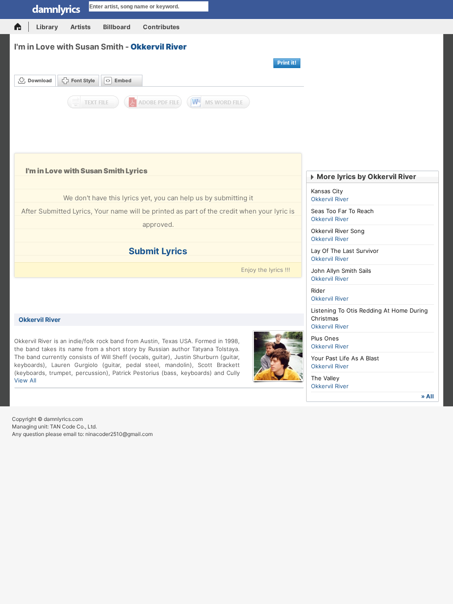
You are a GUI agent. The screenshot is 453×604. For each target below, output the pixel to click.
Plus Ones (325, 338)
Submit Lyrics (158, 251)
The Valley (325, 378)
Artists (80, 27)
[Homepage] (21, 27)
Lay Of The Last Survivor (345, 250)
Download (40, 80)
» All (427, 396)
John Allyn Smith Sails (341, 270)
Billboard (117, 27)
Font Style (83, 80)
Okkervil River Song (338, 230)
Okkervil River (159, 46)
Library (47, 27)
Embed (123, 80)
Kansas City (327, 191)
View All (25, 380)
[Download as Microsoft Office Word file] (218, 102)
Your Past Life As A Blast (345, 358)
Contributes (161, 27)
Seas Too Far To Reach (342, 210)
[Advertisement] (159, 133)
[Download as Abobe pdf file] (152, 102)
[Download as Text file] (93, 102)
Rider (318, 290)
